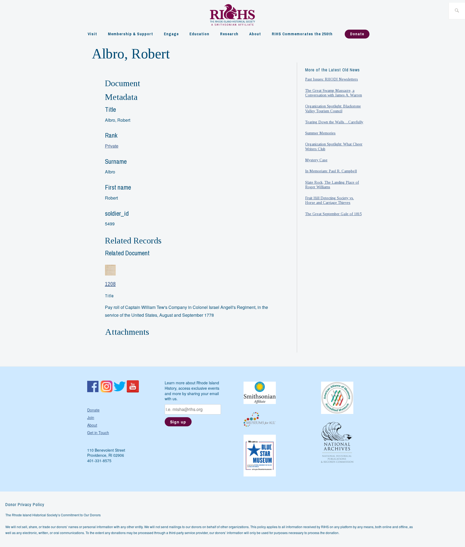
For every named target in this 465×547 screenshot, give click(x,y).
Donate (357, 34)
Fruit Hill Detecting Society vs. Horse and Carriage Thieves (329, 200)
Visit (92, 34)
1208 (110, 283)
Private (111, 146)
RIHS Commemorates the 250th (302, 34)
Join (90, 417)
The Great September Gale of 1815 (333, 214)
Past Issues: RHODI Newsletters (331, 79)
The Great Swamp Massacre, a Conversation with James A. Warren (333, 92)
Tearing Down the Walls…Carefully (334, 122)
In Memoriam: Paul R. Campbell (331, 171)
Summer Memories (320, 133)
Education (199, 34)
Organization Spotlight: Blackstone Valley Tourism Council (333, 108)
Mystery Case (316, 160)
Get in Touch (98, 432)
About (255, 34)
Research (229, 34)
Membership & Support (130, 34)
